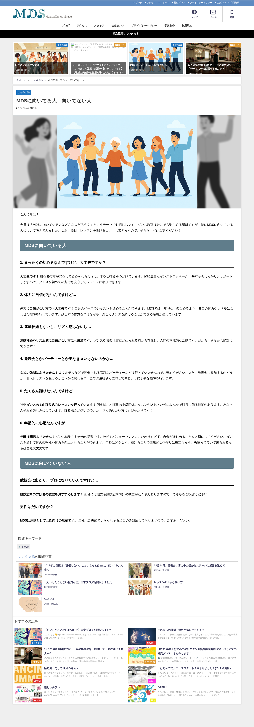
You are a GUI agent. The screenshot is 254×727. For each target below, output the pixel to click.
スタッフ (164, 2)
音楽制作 (221, 2)
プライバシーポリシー (201, 2)
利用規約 (234, 2)
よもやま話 (24, 92)
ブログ (139, 2)
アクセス (151, 2)
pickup (25, 547)
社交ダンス (179, 2)
